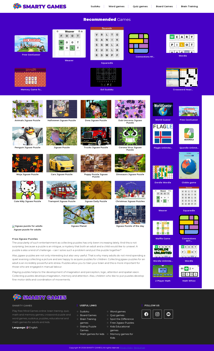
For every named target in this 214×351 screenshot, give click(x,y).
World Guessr (163, 119)
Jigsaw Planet (79, 226)
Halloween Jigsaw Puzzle (62, 120)
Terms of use (139, 347)
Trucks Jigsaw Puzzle (96, 147)
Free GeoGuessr (31, 54)
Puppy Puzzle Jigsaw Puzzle (96, 175)
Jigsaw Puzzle (62, 147)
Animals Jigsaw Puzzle (27, 120)
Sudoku (95, 6)
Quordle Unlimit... (189, 147)
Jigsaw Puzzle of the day (130, 226)
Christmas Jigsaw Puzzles (130, 201)
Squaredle (107, 63)
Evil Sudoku (107, 89)
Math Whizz (189, 280)
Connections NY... (145, 56)
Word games (116, 6)
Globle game (189, 182)
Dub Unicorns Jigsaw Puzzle (130, 121)
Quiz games (140, 6)
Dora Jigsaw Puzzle (96, 120)
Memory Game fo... (31, 89)
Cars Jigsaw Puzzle (62, 174)
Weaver (69, 60)
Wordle (183, 55)
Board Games (164, 6)
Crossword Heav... (183, 89)
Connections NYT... (189, 239)
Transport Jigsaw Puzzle (62, 201)
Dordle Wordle (163, 182)
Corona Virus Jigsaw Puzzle (130, 148)
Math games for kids (92, 334)
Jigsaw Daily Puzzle (96, 201)
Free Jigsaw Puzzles (122, 322)
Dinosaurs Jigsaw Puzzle (130, 174)
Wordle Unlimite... (163, 261)
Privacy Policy (126, 347)
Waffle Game (163, 238)
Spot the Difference (122, 319)
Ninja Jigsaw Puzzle (27, 174)
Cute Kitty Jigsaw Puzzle (27, 201)
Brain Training (189, 6)
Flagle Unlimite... (163, 147)
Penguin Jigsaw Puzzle (27, 147)
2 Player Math (162, 280)
